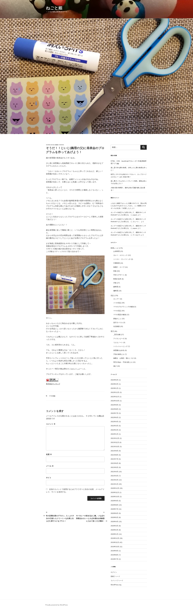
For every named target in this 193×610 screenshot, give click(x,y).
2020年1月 (114, 534)
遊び (114, 366)
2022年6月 (114, 417)
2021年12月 (115, 438)
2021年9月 (114, 451)
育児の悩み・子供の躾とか (122, 362)
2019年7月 (114, 559)
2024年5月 (114, 380)
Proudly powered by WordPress (56, 605)
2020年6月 (114, 513)
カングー (116, 299)
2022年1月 (114, 434)
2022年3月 (114, 426)
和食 (114, 271)
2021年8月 (114, 455)
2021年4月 (114, 471)
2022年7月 (114, 413)
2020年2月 (114, 530)
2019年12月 (115, 538)
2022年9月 (114, 405)
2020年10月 (115, 496)
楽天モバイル (118, 322)
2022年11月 (115, 396)
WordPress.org (116, 585)
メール (50, 466)
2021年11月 (115, 442)
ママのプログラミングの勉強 (123, 307)
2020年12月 (115, 488)
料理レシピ (115, 248)
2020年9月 (114, 501)
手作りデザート (118, 275)
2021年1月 (114, 484)
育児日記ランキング (53, 384)
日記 (112, 295)
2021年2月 (114, 480)
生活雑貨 (116, 326)
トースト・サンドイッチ (122, 259)
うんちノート (118, 342)
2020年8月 (114, 505)
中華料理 (116, 263)
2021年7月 (114, 459)
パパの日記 (117, 303)
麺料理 (115, 291)
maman (61, 144)
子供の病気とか (118, 354)
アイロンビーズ (118, 338)
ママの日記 (52, 396)
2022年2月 (114, 430)
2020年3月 (114, 526)
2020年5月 (114, 517)
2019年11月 (115, 542)
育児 (112, 331)
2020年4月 (114, 521)
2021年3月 (114, 476)
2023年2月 (114, 384)
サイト (48, 478)
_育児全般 (117, 334)
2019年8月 (114, 555)
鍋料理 (115, 287)
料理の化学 (117, 279)
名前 (49, 454)
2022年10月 (115, 401)
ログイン (114, 572)
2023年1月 (114, 388)
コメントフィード (117, 580)
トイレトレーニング (120, 346)
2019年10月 (115, 546)
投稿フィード (115, 576)
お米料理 (116, 251)
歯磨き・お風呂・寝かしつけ (123, 358)
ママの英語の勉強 (119, 314)
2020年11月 (115, 492)
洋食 (114, 283)
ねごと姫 (54, 8)
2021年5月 (114, 467)
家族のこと (117, 318)
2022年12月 (115, 392)
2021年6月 (114, 463)
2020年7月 (114, 509)
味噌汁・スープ (118, 267)
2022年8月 (114, 409)
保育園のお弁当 (118, 350)
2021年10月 (115, 446)
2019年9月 (114, 551)
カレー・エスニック (120, 255)
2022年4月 (114, 421)
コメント (50, 424)
